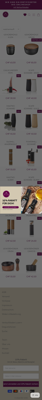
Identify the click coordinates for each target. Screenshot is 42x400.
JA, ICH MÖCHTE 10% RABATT (10, 207)
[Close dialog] (41, 187)
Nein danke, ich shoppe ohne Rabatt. (8, 209)
